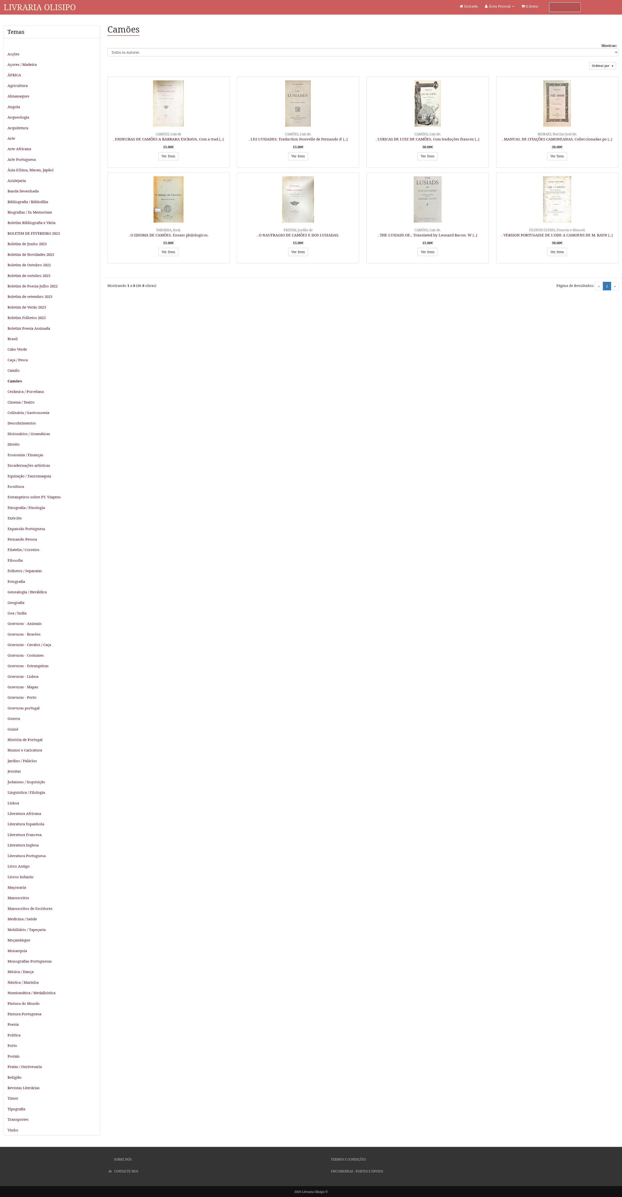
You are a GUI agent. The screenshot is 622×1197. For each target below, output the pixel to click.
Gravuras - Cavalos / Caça (29, 644)
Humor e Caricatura (25, 750)
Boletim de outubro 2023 (29, 275)
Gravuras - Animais (25, 623)
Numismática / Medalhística (31, 992)
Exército (15, 518)
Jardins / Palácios (22, 760)
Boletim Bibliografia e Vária (31, 222)
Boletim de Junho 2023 (27, 243)
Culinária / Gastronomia (28, 412)
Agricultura (18, 85)
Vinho (13, 1130)
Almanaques (18, 96)
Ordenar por (602, 66)
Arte (11, 138)
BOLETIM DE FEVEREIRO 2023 (34, 233)
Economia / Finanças (25, 454)
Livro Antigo (19, 866)
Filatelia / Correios (23, 549)
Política (14, 1035)
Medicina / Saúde (22, 918)
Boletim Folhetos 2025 (27, 317)
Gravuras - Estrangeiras (28, 665)
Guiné (13, 729)
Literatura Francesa (25, 834)
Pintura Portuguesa (24, 1013)
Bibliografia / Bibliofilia (28, 201)
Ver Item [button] (168, 156)
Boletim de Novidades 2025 (31, 254)
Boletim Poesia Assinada (29, 328)
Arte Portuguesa (22, 159)
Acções (13, 54)
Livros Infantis (21, 876)
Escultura (16, 486)
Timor (13, 1098)
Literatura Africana (24, 813)
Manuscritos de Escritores (30, 908)
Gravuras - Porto (22, 697)
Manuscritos (18, 897)
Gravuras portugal (24, 708)
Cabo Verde (17, 349)
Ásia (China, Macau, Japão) (30, 169)
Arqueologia (18, 117)
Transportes (18, 1119)
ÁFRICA (14, 74)
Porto (12, 1045)
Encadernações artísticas (29, 465)
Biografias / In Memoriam (30, 212)
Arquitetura (18, 127)
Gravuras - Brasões (24, 634)
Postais (14, 1056)
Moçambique (19, 940)
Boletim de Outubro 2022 (29, 264)
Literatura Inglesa (23, 845)
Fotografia (16, 581)
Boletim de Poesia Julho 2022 (33, 286)
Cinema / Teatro (21, 402)
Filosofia (15, 560)
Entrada (470, 6)
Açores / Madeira (22, 64)
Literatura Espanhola (26, 823)
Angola (14, 106)
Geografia (16, 602)
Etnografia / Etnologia (26, 507)
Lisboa (13, 803)
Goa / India (17, 613)
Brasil (13, 338)
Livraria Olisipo (40, 7)
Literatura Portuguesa (27, 855)
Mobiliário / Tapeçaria (27, 929)
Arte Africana (19, 148)
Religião (15, 1077)
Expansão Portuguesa (26, 528)
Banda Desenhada (23, 191)
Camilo (14, 370)
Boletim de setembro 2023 (30, 296)
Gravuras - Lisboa (23, 676)
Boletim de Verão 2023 (27, 307)
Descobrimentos (22, 423)
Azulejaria (17, 180)
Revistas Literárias (24, 1087)
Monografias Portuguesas (30, 961)
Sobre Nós (122, 1159)
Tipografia (16, 1108)
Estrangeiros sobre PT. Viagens (34, 496)
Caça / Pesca (18, 359)
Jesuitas (14, 771)
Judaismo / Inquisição (26, 781)
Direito (14, 444)
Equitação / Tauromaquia (29, 476)
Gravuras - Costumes (26, 655)
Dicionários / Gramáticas (29, 433)
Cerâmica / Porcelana (26, 391)
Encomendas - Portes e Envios (356, 1171)
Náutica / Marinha (23, 982)
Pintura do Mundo (24, 1003)
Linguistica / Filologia (26, 792)
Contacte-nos (125, 1171)
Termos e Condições (348, 1159)
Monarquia (17, 950)
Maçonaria (17, 887)
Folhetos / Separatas (25, 570)
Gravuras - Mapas (23, 686)
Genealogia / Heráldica (27, 591)
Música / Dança (21, 971)
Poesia (13, 1024)
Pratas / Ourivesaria (25, 1066)
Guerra (14, 718)
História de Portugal (25, 739)
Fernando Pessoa (22, 539)
